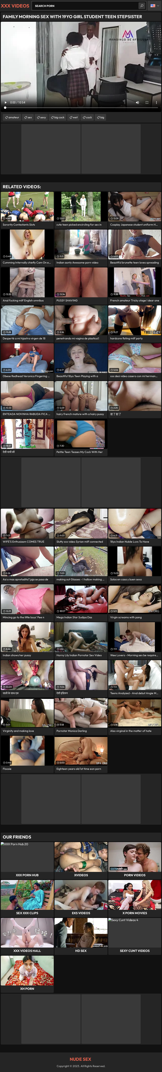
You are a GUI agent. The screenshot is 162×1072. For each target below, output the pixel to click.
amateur (13, 117)
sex (30, 117)
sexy (43, 117)
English (154, 6)
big (102, 117)
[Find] (141, 5)
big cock (59, 117)
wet (75, 117)
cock (89, 117)
